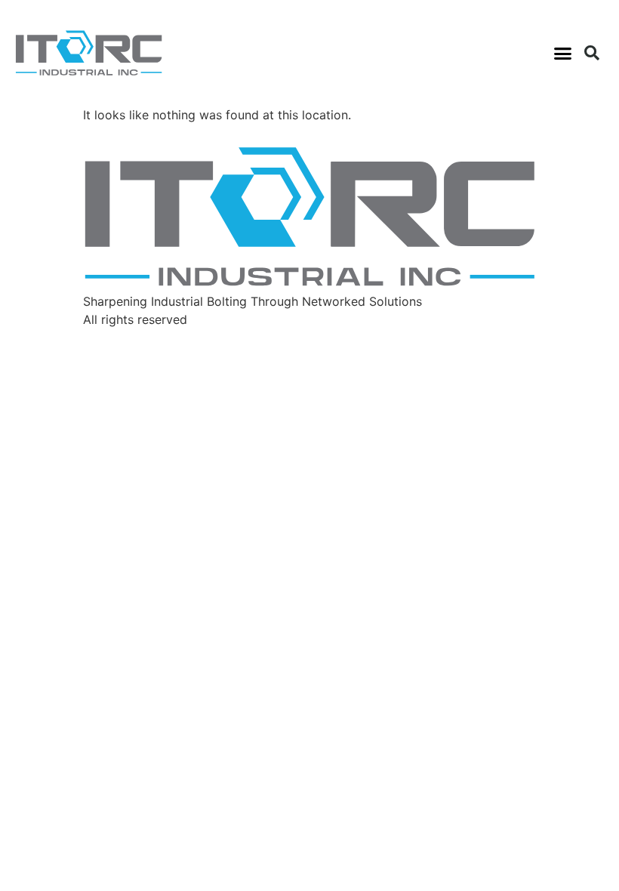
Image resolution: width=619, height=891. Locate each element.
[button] (563, 53)
